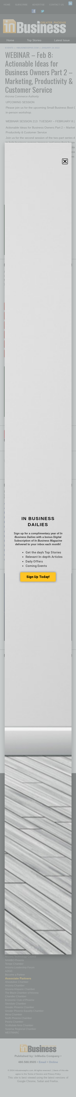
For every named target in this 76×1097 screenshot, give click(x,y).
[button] (64, 161)
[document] (38, 548)
